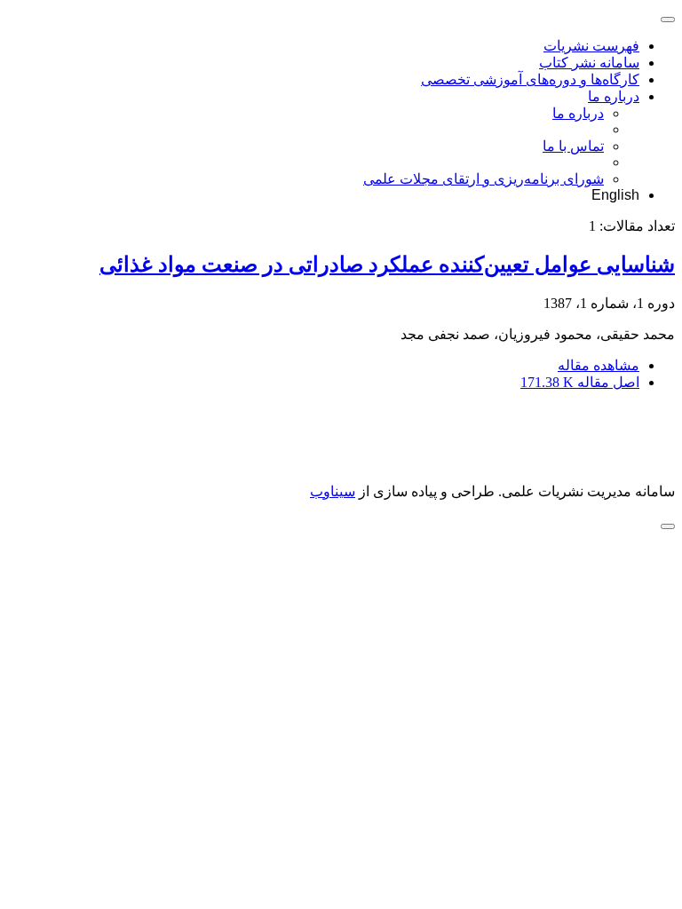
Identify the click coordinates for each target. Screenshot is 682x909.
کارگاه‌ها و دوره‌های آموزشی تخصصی (530, 79)
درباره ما (613, 96)
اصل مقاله (579, 382)
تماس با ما (573, 146)
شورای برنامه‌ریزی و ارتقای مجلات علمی (483, 178)
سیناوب (332, 491)
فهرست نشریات (591, 45)
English (615, 194)
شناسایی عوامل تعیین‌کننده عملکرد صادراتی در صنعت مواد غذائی (387, 264)
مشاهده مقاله (598, 365)
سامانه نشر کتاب (589, 62)
